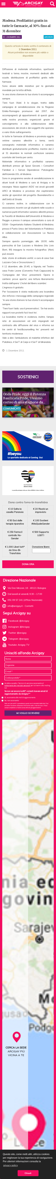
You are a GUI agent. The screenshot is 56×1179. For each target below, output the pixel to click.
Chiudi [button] (28, 1173)
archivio (48, 37)
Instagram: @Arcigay (19, 626)
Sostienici (28, 376)
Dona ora (28, 564)
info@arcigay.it (15, 606)
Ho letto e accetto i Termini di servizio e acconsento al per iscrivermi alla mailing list (27, 685)
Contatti (29, 606)
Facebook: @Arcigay (18, 620)
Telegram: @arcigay (18, 638)
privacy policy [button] (10, 1165)
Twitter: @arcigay (17, 632)
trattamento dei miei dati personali (17, 685)
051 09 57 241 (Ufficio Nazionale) (25, 600)
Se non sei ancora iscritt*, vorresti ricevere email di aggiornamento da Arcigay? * (26, 692)
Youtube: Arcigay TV (18, 644)
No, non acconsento (11, 700)
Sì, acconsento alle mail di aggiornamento (19, 697)
